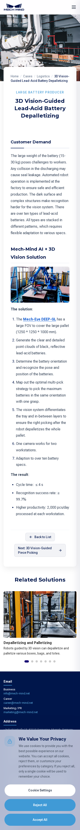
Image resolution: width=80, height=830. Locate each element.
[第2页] (32, 661)
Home (15, 76)
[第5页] (45, 661)
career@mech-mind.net (18, 702)
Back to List (42, 537)
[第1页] (26, 661)
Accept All (40, 820)
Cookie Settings (40, 790)
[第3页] (37, 661)
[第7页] (54, 661)
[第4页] (41, 661)
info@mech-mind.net (17, 693)
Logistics (43, 76)
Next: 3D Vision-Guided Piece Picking (35, 550)
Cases (27, 76)
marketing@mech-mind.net (21, 712)
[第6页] (50, 661)
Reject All (40, 805)
